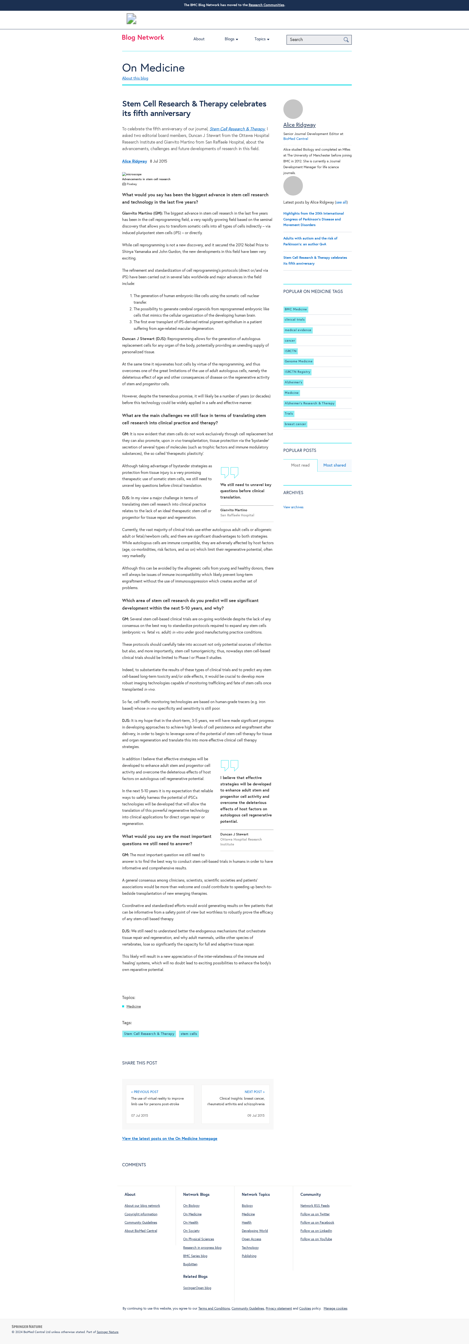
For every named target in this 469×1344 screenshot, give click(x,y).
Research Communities (266, 5)
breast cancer (295, 424)
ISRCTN (291, 351)
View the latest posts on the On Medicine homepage (169, 1139)
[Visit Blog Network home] (143, 39)
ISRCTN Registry (297, 372)
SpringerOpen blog (197, 1288)
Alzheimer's (293, 382)
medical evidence (298, 330)
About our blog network (142, 1206)
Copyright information (141, 1214)
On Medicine (153, 68)
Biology (247, 1206)
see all (341, 202)
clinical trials (295, 319)
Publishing (249, 1256)
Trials (289, 413)
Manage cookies (335, 1308)
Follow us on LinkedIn (316, 1231)
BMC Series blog (195, 1256)
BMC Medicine (296, 309)
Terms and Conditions (214, 1308)
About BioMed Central (141, 1231)
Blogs (229, 39)
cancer (290, 340)
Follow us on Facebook (317, 1222)
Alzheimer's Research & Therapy (310, 403)
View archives (293, 507)
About (198, 39)
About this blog (135, 78)
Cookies (305, 1308)
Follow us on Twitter (315, 1214)
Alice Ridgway (299, 125)
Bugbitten (190, 1264)
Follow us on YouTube (316, 1239)
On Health (190, 1222)
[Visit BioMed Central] (131, 20)
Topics (260, 39)
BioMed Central (295, 139)
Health (247, 1222)
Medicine (134, 1006)
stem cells (189, 1034)
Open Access (251, 1239)
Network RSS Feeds (315, 1206)
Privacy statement (279, 1308)
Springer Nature (107, 1332)
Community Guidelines (141, 1222)
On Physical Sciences (198, 1239)
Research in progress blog (202, 1248)
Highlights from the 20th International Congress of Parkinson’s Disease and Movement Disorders (313, 219)
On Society (191, 1231)
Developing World (255, 1231)
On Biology (191, 1206)
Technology (250, 1248)
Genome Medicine (298, 361)
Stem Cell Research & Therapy (237, 129)
